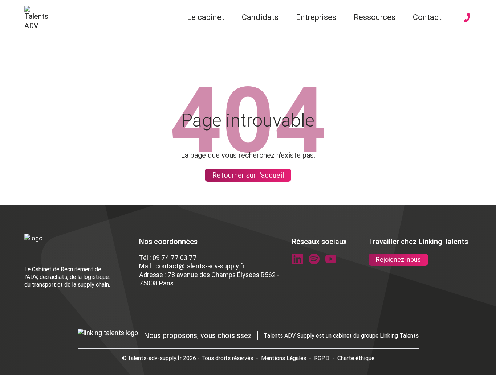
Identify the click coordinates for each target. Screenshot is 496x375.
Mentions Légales (283, 358)
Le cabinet (205, 17)
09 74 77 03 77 (175, 258)
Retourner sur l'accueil (248, 175)
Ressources (374, 17)
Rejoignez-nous (398, 259)
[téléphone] (467, 18)
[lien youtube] (330, 259)
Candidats (260, 17)
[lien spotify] (314, 259)
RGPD (321, 358)
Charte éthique (355, 358)
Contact (427, 17)
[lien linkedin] (297, 259)
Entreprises (316, 17)
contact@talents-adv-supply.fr (200, 266)
